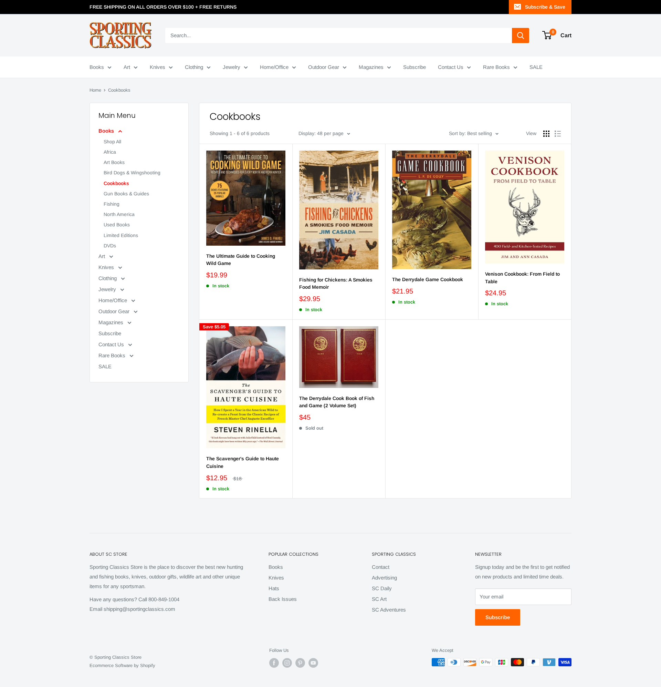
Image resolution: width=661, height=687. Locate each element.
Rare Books (496, 67)
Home (95, 90)
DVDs (110, 245)
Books (97, 67)
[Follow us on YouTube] (313, 663)
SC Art (379, 599)
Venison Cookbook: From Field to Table (522, 277)
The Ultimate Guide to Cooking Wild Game (240, 259)
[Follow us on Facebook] (274, 663)
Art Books (114, 162)
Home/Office (274, 67)
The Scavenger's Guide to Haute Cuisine (242, 462)
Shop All (112, 141)
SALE (536, 67)
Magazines (371, 67)
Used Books (117, 224)
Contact (380, 567)
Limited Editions (121, 235)
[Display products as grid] (546, 134)
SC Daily (382, 588)
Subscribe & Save (545, 7)
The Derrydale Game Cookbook (427, 279)
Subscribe (414, 67)
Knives (157, 67)
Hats (274, 588)
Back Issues (283, 599)
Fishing (111, 204)
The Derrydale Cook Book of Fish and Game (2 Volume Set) (336, 402)
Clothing (194, 67)
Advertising (384, 578)
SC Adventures (389, 610)
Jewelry (231, 67)
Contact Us (450, 67)
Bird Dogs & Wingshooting (132, 172)
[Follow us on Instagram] (287, 663)
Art (127, 67)
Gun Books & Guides (126, 193)
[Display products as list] (558, 134)
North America (119, 214)
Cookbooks (116, 183)
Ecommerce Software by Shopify (122, 665)
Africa (110, 152)
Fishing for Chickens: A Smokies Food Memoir (336, 283)
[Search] (520, 35)
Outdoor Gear (323, 67)
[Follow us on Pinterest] (300, 663)
